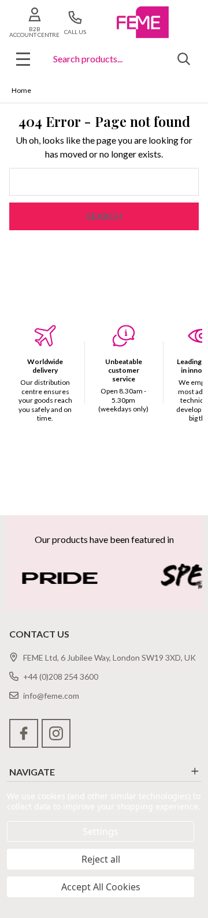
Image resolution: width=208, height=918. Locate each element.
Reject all (100, 859)
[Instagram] (56, 733)
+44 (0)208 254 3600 (60, 676)
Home (21, 90)
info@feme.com (51, 695)
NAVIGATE (32, 771)
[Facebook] (23, 733)
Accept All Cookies (100, 886)
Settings (100, 831)
